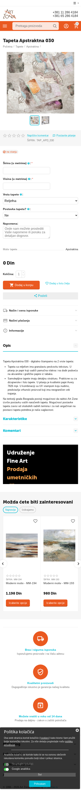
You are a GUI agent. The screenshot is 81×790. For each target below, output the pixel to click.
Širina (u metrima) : (17, 163)
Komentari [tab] (12, 430)
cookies (44, 738)
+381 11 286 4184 (65, 12)
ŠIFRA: (31, 140)
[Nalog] (66, 26)
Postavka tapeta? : (17, 209)
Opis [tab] (7, 345)
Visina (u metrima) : (17, 178)
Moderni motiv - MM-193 (58, 583)
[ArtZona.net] (9, 14)
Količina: (8, 274)
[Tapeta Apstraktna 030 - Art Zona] (40, 83)
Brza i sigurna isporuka (40, 649)
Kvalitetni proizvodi (40, 683)
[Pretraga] (55, 26)
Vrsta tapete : (13, 194)
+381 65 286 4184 (65, 16)
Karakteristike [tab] (15, 419)
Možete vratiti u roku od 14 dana (40, 716)
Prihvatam (40, 783)
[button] (40, 295)
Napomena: (10, 223)
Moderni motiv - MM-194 (21, 583)
